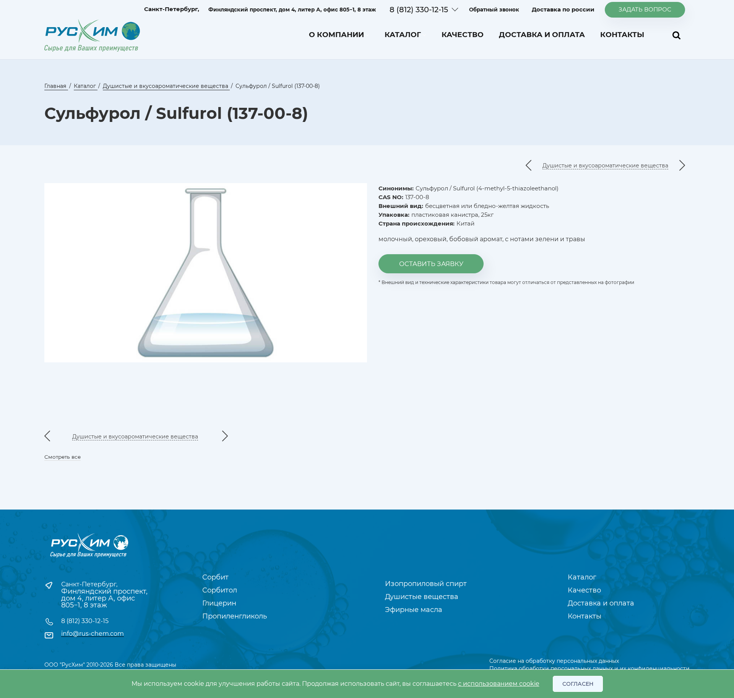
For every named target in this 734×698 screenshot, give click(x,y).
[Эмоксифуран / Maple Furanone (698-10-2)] (528, 165)
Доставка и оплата (542, 34)
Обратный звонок (494, 9)
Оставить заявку (431, 264)
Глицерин (219, 603)
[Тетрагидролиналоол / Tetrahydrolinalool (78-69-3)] (682, 165)
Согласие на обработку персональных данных (554, 660)
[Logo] (92, 35)
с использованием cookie (498, 683)
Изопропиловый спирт (426, 584)
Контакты (622, 34)
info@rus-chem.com (92, 634)
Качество (463, 34)
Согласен (577, 683)
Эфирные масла (413, 609)
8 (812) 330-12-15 (419, 9)
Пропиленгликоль (234, 616)
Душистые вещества (421, 596)
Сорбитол (219, 590)
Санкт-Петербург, (89, 584)
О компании (336, 34)
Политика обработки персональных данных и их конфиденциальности (589, 668)
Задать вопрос (645, 9)
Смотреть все (62, 457)
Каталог (403, 34)
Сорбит (215, 577)
